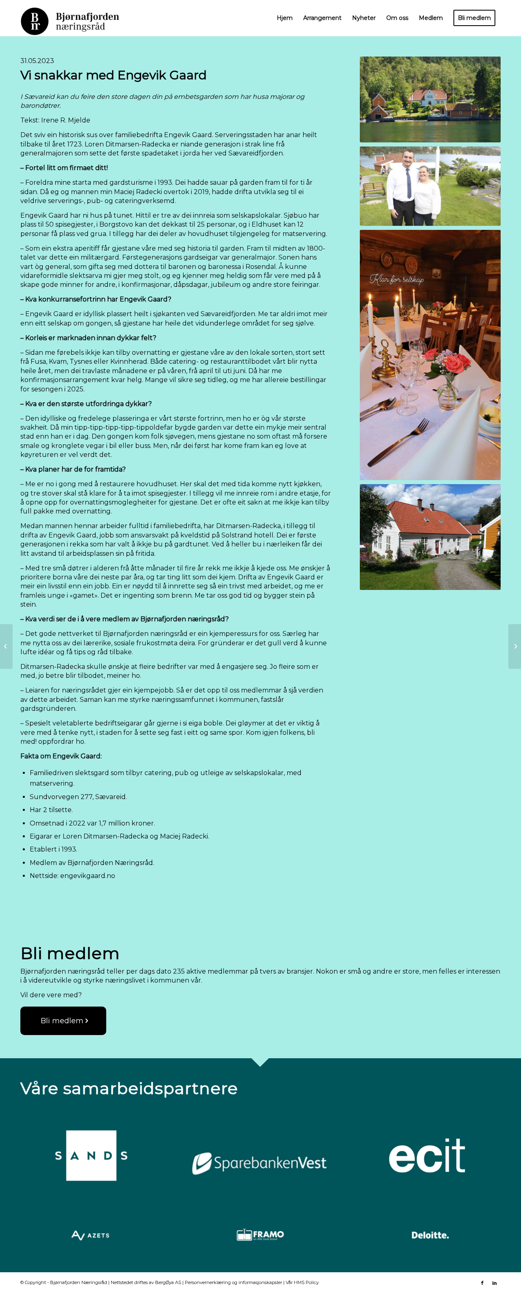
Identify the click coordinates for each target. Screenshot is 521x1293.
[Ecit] (430, 1156)
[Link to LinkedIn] (494, 1283)
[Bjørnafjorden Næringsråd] (75, 18)
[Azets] (90, 1235)
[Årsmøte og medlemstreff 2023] (514, 646)
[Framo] (260, 1235)
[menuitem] (284, 18)
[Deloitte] (430, 1235)
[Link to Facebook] (482, 1283)
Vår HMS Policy (302, 1282)
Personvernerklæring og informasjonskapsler (233, 1282)
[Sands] (91, 1156)
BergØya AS (168, 1282)
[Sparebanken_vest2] (260, 1161)
